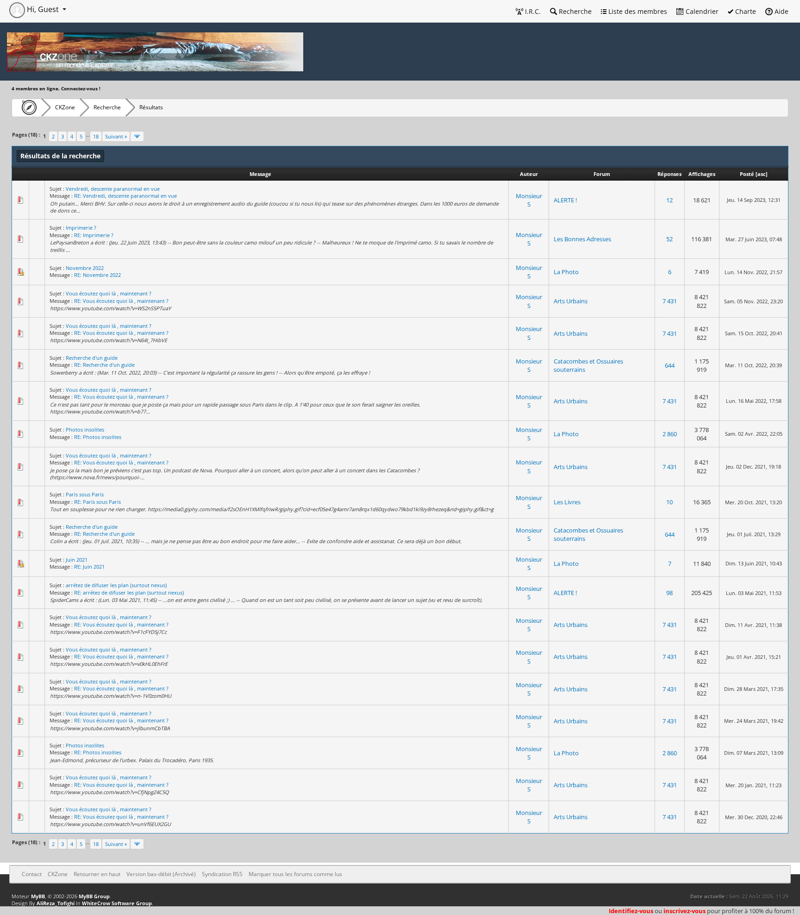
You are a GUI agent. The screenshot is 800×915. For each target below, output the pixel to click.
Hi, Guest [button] (43, 9)
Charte (744, 11)
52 (669, 239)
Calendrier (701, 11)
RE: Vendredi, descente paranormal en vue (125, 195)
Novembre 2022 (85, 267)
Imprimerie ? (81, 227)
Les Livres (567, 502)
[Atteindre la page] (137, 136)
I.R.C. (532, 11)
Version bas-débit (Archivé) (161, 874)
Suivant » (116, 136)
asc (761, 173)
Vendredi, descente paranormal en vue (113, 188)
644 (670, 365)
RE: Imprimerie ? (93, 235)
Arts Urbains (571, 301)
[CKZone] (26, 107)
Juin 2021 (77, 559)
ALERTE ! (565, 200)
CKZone (65, 107)
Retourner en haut (97, 874)
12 (669, 200)
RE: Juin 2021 (89, 566)
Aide (780, 11)
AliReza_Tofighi (56, 903)
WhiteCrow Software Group (117, 903)
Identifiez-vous (631, 911)
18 (96, 136)
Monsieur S (529, 200)
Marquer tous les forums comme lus (295, 874)
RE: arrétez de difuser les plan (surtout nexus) (129, 592)
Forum (602, 173)
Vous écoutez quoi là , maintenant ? (108, 293)
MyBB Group (94, 896)
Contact (32, 874)
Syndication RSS (222, 874)
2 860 (669, 434)
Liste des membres (636, 11)
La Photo (566, 272)
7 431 (669, 301)
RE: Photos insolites (97, 436)
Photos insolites (85, 429)
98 (669, 593)
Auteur (529, 173)
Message (260, 173)
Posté (747, 173)
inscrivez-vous (684, 911)
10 (669, 502)
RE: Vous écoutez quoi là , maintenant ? (121, 300)
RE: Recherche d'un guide (104, 364)
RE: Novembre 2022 (97, 274)
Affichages (701, 173)
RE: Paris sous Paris (97, 501)
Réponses (669, 173)
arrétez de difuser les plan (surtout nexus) (116, 585)
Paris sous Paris (85, 494)
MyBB (38, 896)
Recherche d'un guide (92, 357)
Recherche (574, 11)
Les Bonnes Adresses (582, 239)
